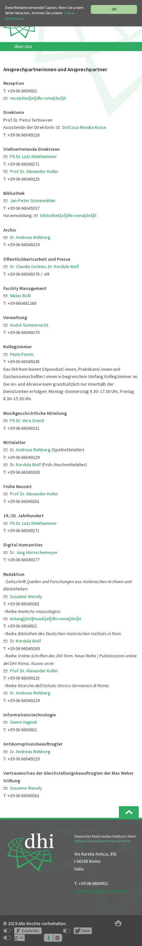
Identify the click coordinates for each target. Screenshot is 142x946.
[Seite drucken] (118, 923)
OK (114, 9)
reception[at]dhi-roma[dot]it (102, 891)
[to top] (129, 812)
